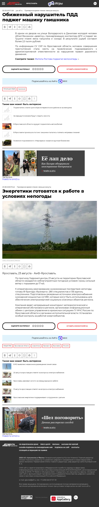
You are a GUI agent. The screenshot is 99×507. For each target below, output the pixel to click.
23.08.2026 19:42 (8, 187)
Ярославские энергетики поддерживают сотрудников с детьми (39, 397)
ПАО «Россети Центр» (11, 260)
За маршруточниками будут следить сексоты (31, 116)
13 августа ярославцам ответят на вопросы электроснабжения (38, 389)
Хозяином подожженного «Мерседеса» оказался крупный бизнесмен (41, 141)
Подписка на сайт (62, 447)
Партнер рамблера (41, 497)
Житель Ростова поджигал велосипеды (56, 59)
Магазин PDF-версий (69, 444)
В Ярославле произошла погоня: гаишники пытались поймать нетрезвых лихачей (46, 132)
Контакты (75, 447)
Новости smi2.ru (10, 179)
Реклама (55, 444)
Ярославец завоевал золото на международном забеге (35, 381)
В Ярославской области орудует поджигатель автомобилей (37, 124)
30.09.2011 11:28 (8, 11)
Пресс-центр (45, 444)
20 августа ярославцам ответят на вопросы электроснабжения (38, 373)
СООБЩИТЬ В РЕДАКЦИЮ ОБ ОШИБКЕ (33, 450)
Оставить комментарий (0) (77, 69)
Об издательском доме (28, 444)
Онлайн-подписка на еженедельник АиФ (36, 447)
